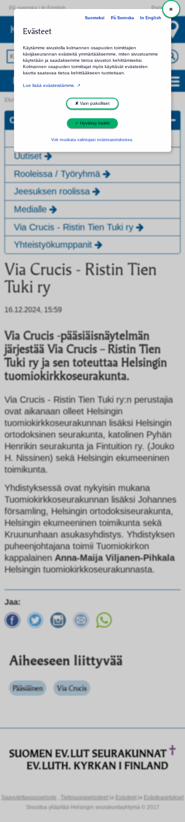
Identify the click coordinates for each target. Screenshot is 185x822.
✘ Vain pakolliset (92, 103)
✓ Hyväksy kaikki (92, 123)
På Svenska (122, 18)
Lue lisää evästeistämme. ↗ (51, 85)
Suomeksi (95, 18)
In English (150, 18)
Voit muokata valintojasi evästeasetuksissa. (92, 140)
